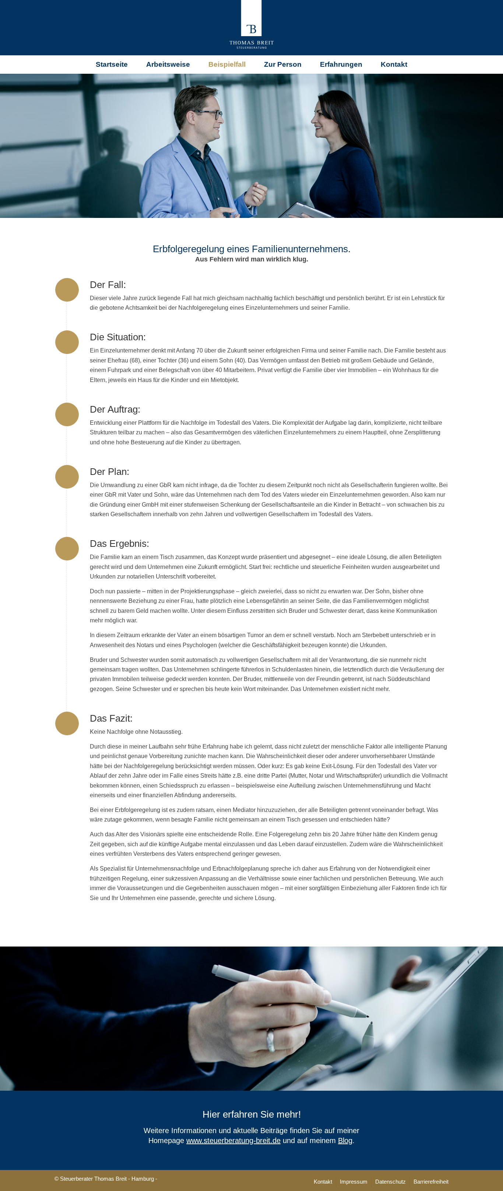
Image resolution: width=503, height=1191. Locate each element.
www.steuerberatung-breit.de (233, 1140)
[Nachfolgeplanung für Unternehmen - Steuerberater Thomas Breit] (251, 27)
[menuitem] (112, 64)
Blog (345, 1140)
